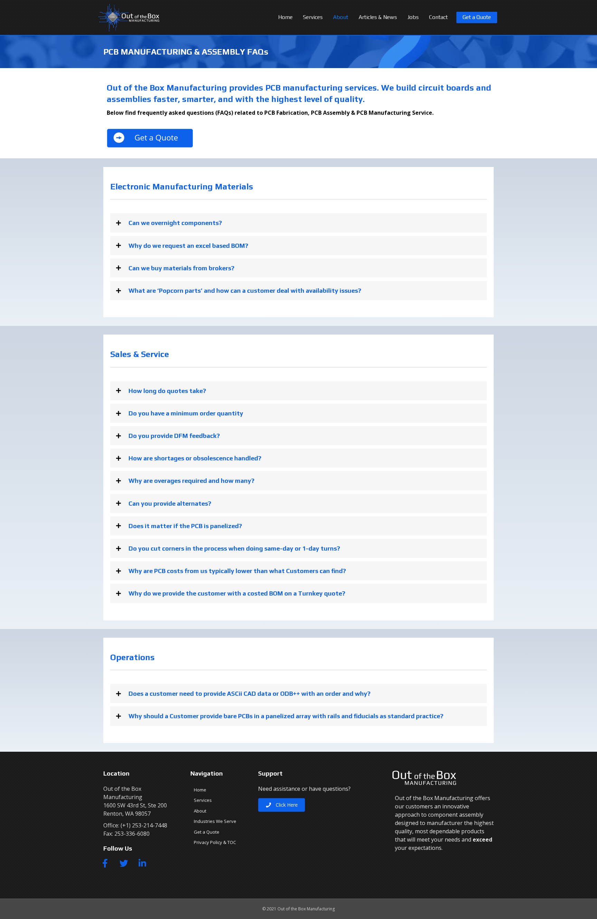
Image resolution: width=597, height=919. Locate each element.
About (340, 17)
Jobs (413, 17)
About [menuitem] (200, 811)
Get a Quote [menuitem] (206, 832)
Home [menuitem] (200, 790)
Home (285, 17)
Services (313, 17)
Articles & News (378, 17)
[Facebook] (105, 863)
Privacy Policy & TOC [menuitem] (215, 842)
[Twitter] (123, 863)
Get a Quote (477, 17)
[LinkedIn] (142, 863)
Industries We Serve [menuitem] (215, 821)
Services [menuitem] (203, 800)
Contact (438, 17)
